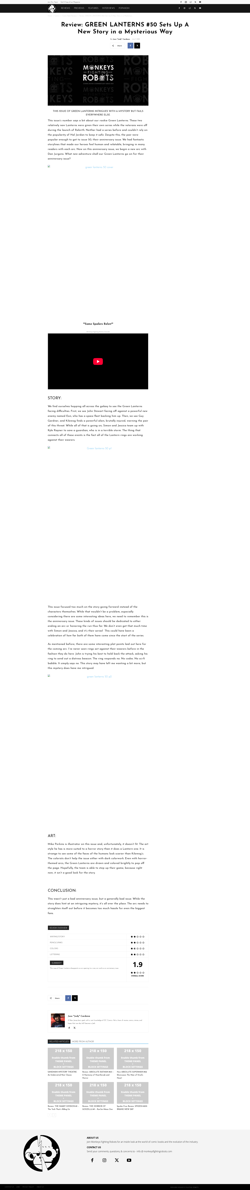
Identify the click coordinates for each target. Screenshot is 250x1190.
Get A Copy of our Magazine (70, 2)
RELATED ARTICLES (59, 1042)
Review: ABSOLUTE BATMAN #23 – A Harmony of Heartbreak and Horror (98, 1075)
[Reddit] (190, 2)
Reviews (65, 8)
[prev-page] (49, 1115)
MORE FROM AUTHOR (83, 1042)
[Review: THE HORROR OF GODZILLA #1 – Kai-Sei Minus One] (98, 1093)
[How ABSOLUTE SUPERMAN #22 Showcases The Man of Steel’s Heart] (132, 1058)
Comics (57, 16)
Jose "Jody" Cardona (121, 39)
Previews (79, 8)
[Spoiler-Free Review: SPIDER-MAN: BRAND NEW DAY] (132, 1093)
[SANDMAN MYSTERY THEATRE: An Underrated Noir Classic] (63, 1058)
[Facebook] (181, 2)
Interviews (108, 8)
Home (50, 16)
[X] (195, 2)
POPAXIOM (124, 8)
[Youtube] (200, 2)
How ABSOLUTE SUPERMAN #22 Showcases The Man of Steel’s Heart (132, 1075)
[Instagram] (186, 2)
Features (93, 8)
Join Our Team (53, 2)
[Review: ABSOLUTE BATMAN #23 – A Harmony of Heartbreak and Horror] (98, 1058)
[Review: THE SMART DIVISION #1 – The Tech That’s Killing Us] (63, 1093)
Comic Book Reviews (69, 16)
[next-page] (54, 1115)
